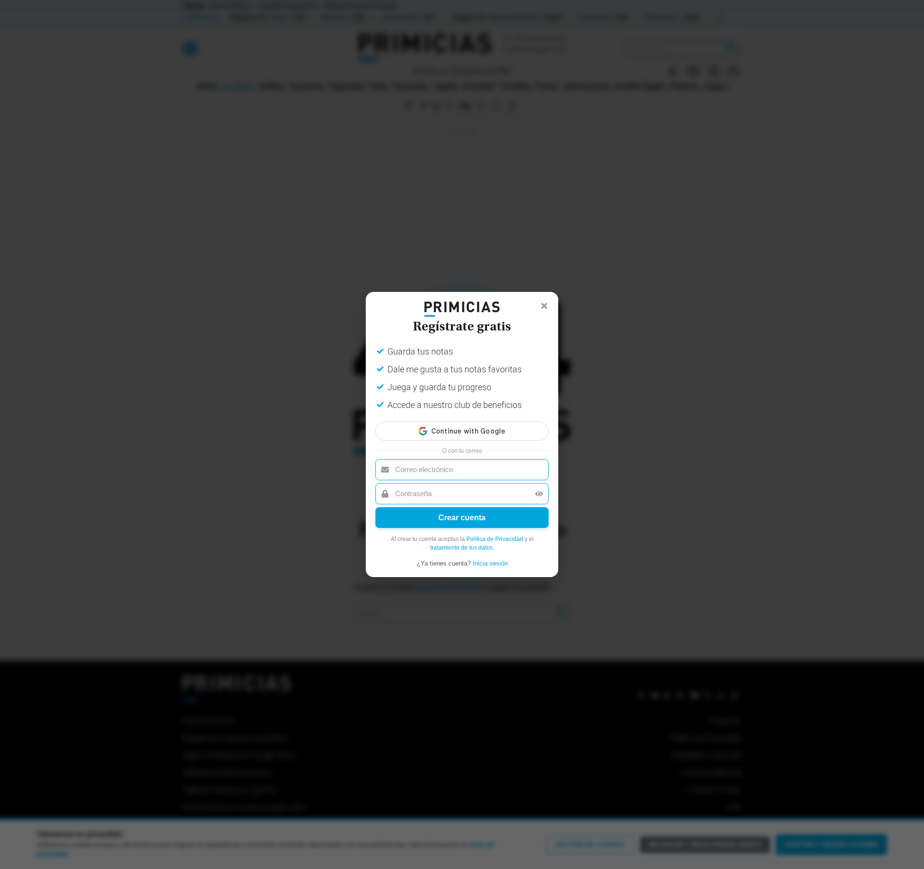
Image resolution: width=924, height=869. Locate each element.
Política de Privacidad (494, 539)
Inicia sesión (490, 563)
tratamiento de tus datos (461, 547)
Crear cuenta (462, 518)
